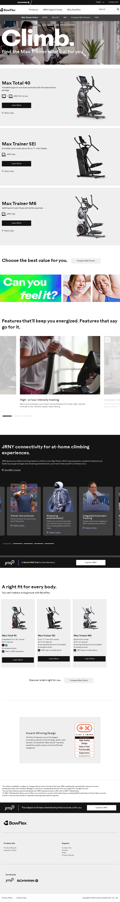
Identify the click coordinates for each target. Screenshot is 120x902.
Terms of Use (21, 898)
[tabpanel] (60, 372)
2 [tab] (17, 416)
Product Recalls (68, 855)
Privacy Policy (7, 898)
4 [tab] (38, 543)
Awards (65, 850)
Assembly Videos (10, 850)
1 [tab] (7, 416)
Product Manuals (10, 848)
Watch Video (18, 526)
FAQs (64, 853)
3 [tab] (28, 416)
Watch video (9, 113)
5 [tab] (49, 543)
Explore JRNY (91, 563)
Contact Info (113, 2)
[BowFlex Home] (10, 9)
